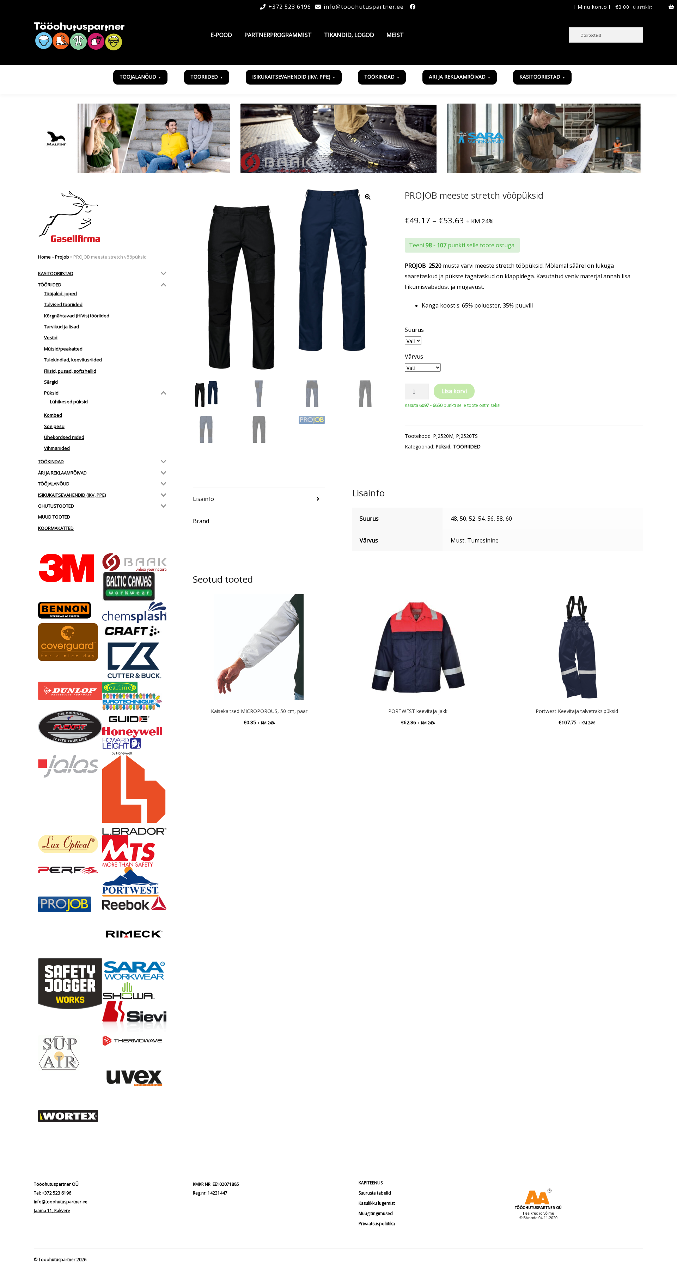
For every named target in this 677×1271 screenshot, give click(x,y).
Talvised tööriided (63, 304)
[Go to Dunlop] (70, 691)
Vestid (50, 337)
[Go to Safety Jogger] (70, 983)
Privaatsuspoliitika (377, 1224)
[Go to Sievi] (134, 1018)
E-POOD (221, 35)
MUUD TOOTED (54, 517)
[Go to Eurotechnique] (134, 701)
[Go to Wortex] (70, 1116)
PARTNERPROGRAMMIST (278, 35)
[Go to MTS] (134, 851)
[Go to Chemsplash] (134, 612)
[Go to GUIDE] (134, 718)
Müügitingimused (376, 1213)
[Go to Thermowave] (134, 1040)
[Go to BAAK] (134, 562)
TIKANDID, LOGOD (349, 35)
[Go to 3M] (70, 568)
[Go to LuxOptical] (70, 844)
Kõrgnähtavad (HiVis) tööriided (76, 315)
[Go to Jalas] (70, 766)
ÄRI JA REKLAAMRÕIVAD (457, 76)
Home (44, 257)
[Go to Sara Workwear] (134, 969)
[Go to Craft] (134, 631)
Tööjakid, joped (60, 293)
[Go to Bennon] (70, 610)
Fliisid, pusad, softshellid (70, 371)
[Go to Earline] (134, 687)
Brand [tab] (201, 521)
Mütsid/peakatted (63, 349)
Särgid (51, 382)
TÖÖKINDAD (379, 76)
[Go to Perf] (70, 870)
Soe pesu (54, 426)
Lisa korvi (454, 391)
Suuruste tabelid (375, 1193)
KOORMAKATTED (56, 528)
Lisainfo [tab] (203, 499)
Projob (62, 257)
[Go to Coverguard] (70, 642)
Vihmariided (57, 448)
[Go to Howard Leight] (134, 746)
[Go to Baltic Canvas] (134, 586)
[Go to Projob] (70, 904)
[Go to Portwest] (134, 882)
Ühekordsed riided (64, 437)
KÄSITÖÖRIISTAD (539, 76)
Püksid (442, 446)
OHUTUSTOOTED (56, 506)
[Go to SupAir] (70, 1053)
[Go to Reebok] (134, 903)
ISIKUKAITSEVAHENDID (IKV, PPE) (291, 76)
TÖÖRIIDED (204, 76)
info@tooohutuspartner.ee (364, 7)
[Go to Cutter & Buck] (134, 660)
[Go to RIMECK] (134, 934)
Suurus (414, 330)
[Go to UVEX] (134, 1078)
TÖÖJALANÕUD (138, 76)
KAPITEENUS (371, 1183)
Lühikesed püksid (69, 401)
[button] (367, 197)
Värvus (414, 356)
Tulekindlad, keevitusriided (73, 359)
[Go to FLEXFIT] (70, 727)
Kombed (53, 415)
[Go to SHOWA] (134, 991)
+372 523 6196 (289, 7)
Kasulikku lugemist (377, 1203)
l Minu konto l (592, 7)
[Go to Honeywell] (134, 732)
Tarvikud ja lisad (61, 326)
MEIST (395, 35)
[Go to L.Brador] (134, 795)
